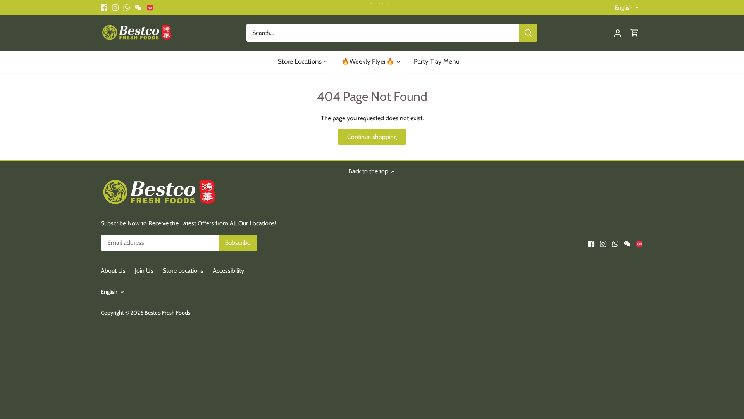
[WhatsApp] (632, 380)
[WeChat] (644, 380)
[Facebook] (608, 380)
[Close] (717, 293)
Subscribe (690, 355)
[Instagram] (620, 380)
